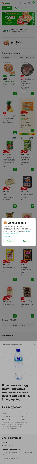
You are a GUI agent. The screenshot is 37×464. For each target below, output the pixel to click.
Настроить (7, 236)
